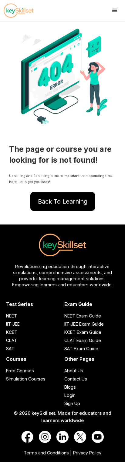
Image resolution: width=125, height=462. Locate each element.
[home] (24, 10)
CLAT (11, 340)
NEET (11, 315)
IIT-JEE (13, 324)
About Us (73, 370)
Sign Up (72, 403)
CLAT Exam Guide (82, 340)
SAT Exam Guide (81, 348)
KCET (11, 332)
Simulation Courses (26, 378)
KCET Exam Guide (82, 332)
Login (70, 395)
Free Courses (20, 370)
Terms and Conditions (46, 452)
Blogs (70, 387)
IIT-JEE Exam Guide (84, 324)
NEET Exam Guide (82, 315)
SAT (10, 348)
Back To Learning (62, 201)
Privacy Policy (87, 452)
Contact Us (75, 378)
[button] (114, 10)
